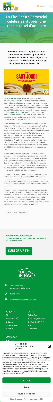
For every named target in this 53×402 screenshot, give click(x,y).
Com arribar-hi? (36, 322)
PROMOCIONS (12, 325)
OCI (7, 315)
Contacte (32, 328)
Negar (26, 387)
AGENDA (9, 328)
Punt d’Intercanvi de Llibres (16, 153)
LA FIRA (31, 312)
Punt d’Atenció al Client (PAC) (17, 112)
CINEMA (9, 322)
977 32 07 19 (14, 294)
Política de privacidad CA (33, 399)
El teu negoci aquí (36, 318)
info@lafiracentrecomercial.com (23, 299)
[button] (49, 346)
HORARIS (9, 340)
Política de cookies (16, 399)
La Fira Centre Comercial (14, 98)
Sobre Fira (32, 315)
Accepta (27, 380)
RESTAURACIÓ (12, 318)
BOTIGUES (10, 312)
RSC (30, 325)
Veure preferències (26, 394)
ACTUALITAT (11, 337)
